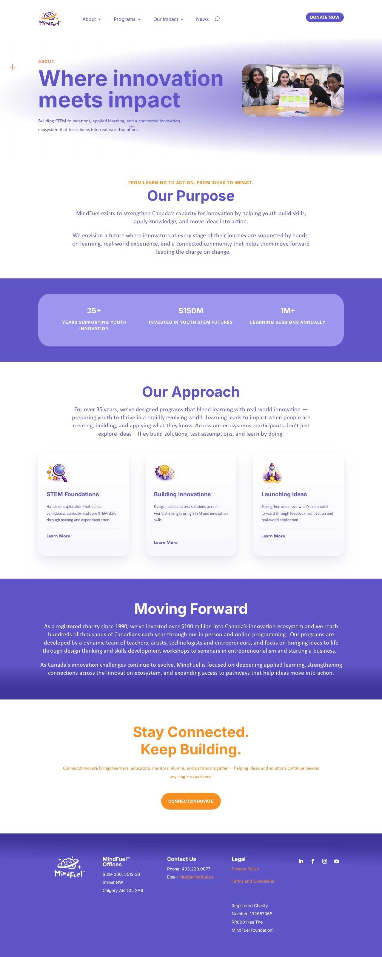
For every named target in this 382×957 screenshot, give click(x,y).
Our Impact (165, 19)
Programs (124, 19)
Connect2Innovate (191, 801)
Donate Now (325, 17)
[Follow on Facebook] (313, 861)
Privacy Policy (245, 868)
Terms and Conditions (253, 881)
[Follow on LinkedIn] (301, 861)
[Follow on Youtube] (336, 861)
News (202, 19)
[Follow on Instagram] (324, 861)
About (89, 19)
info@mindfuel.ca (197, 876)
